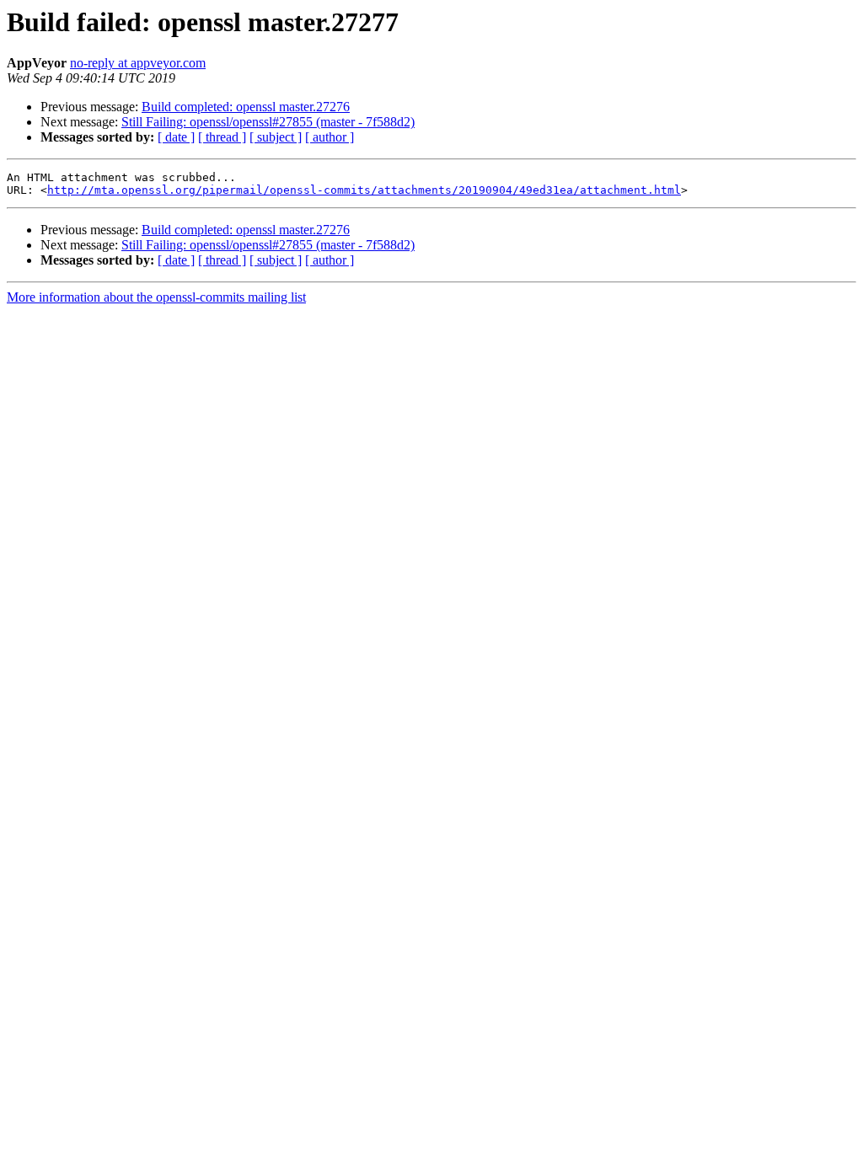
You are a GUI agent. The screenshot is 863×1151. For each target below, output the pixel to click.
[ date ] (176, 137)
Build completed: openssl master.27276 (246, 106)
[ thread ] (222, 137)
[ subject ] (275, 137)
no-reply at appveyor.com (138, 63)
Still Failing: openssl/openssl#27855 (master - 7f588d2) (268, 122)
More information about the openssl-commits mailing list (156, 297)
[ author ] (329, 137)
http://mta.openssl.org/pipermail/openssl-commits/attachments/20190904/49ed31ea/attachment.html (364, 190)
